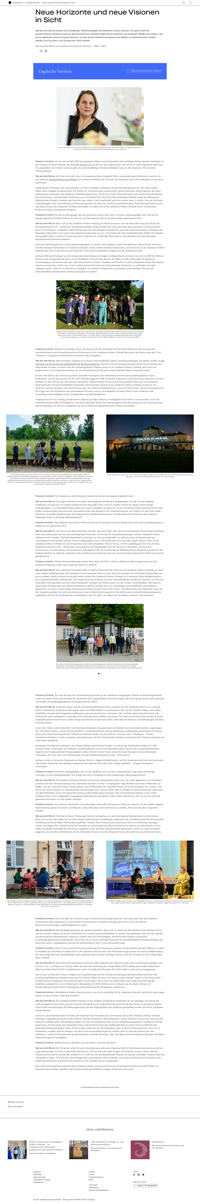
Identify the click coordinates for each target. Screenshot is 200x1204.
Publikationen (18, 3)
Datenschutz (93, 1188)
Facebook (134, 1175)
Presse (91, 1174)
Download (46, 51)
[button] (189, 2)
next (122, 642)
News (91, 1180)
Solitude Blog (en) (33, 3)
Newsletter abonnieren (147, 1186)
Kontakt (92, 1172)
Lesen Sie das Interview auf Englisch (146, 71)
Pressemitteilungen (96, 1177)
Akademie (37, 1172)
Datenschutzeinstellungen (99, 1190)
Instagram (139, 1175)
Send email (41, 51)
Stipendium (37, 1174)
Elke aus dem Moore (15, 1106)
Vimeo (143, 1175)
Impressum (93, 1185)
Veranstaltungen (39, 1177)
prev (78, 642)
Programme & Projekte (41, 1180)
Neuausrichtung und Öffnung (63, 179)
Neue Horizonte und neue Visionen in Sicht (59, 3)
